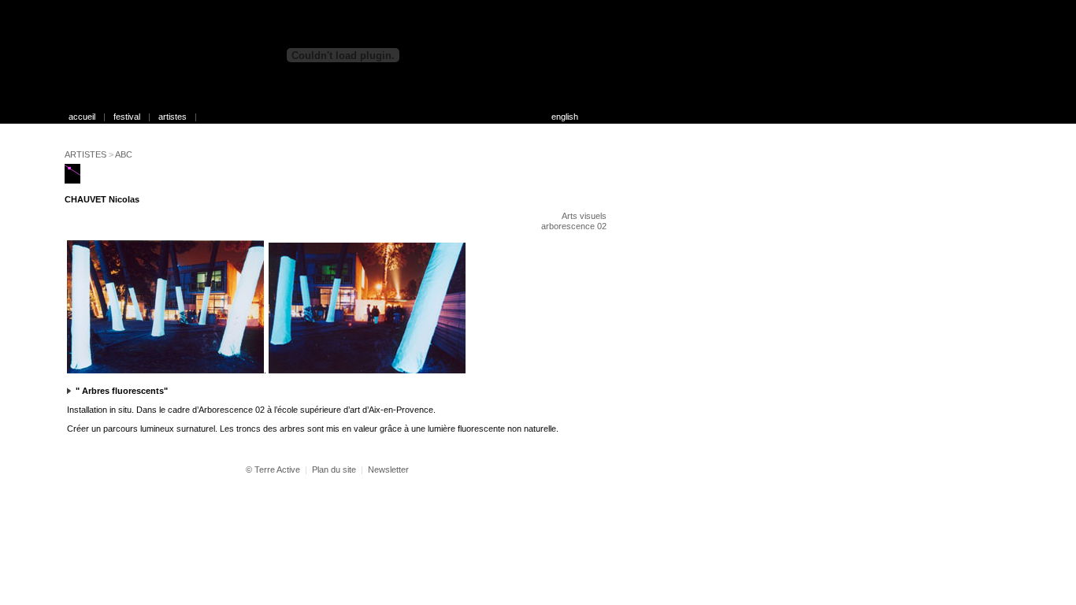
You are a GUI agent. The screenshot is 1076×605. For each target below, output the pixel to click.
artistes (172, 116)
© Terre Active (273, 469)
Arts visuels (584, 216)
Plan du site (334, 469)
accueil (82, 116)
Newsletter (388, 469)
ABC (123, 154)
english (564, 116)
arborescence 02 (574, 226)
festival (126, 116)
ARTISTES (85, 154)
